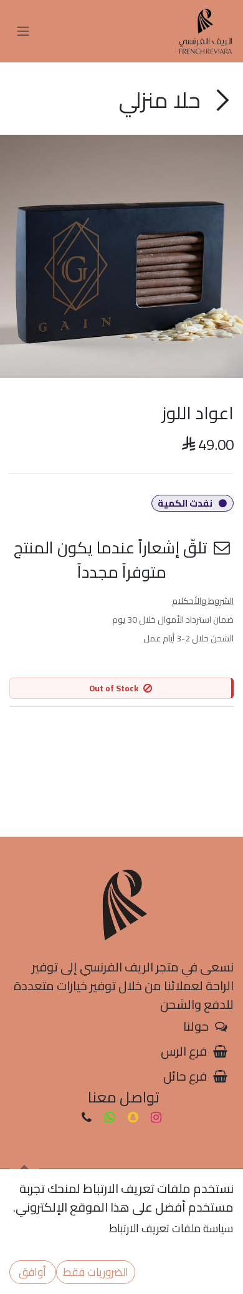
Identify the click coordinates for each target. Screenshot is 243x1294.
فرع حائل (185, 1075)
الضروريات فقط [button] (95, 1272)
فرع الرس (184, 1051)
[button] (24, 1168)
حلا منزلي (162, 99)
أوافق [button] (32, 1272)
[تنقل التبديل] (23, 31)
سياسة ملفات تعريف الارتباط (171, 1228)
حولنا (196, 1026)
